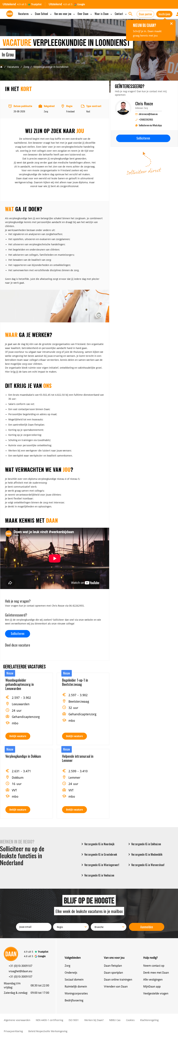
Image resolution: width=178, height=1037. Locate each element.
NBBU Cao (114, 1020)
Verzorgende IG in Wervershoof (145, 865)
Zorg (26, 66)
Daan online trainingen (118, 979)
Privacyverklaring (13, 1031)
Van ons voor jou (64, 14)
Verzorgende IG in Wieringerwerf (99, 865)
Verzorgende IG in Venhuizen (97, 875)
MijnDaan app (152, 986)
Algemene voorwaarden (17, 1020)
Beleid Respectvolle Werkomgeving (47, 1031)
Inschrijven (164, 14)
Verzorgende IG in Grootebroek (98, 854)
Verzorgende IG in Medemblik (144, 854)
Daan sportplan (113, 972)
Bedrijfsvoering (74, 1000)
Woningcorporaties (76, 993)
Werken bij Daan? (94, 1020)
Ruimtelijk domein (76, 986)
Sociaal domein (74, 979)
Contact (121, 14)
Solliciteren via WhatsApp (150, 125)
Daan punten (145, 14)
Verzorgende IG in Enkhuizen (144, 844)
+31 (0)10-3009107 (20, 966)
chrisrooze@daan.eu (146, 114)
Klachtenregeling (149, 1020)
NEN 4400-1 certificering (49, 1020)
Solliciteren (17, 633)
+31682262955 (144, 119)
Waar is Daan (104, 14)
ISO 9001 (74, 1020)
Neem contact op (153, 965)
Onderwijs (71, 972)
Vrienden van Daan (116, 986)
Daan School (43, 14)
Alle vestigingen (153, 979)
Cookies (130, 1020)
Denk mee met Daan (156, 972)
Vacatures (25, 14)
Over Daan (85, 14)
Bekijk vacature (17, 736)
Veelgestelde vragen (155, 993)
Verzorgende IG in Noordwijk (97, 844)
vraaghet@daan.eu (20, 971)
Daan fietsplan (113, 965)
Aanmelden (146, 927)
